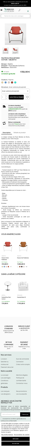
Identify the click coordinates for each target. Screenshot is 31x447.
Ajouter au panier (17, 97)
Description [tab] (7, 132)
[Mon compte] (22, 10)
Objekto (10, 64)
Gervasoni (19, 295)
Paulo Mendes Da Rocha (16, 66)
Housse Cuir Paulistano (23, 257)
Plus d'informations (7, 434)
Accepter (15, 444)
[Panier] (27, 10)
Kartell (4, 295)
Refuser (15, 439)
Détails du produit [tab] (20, 132)
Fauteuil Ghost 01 (21, 297)
